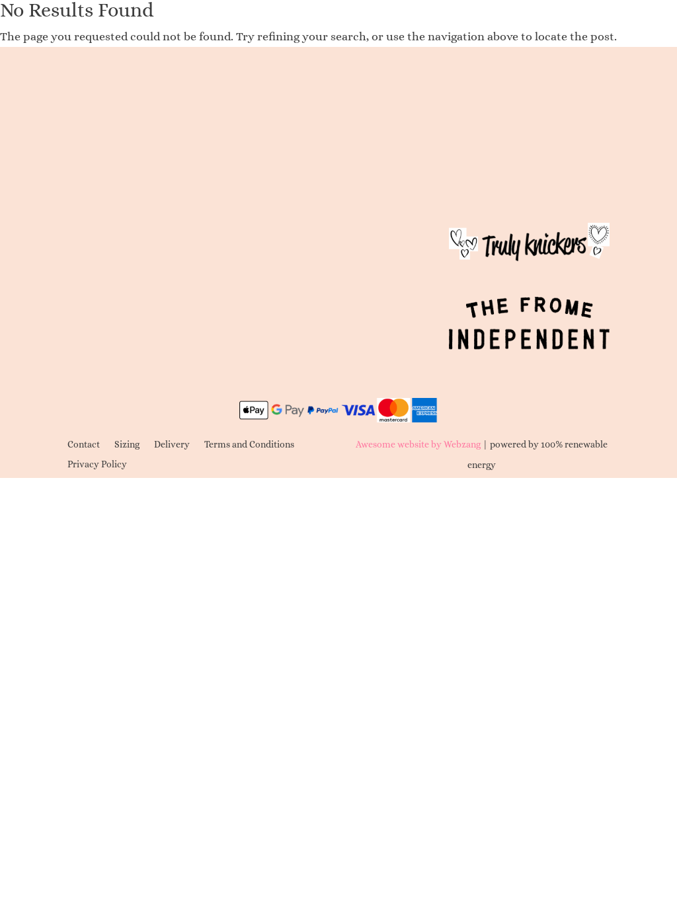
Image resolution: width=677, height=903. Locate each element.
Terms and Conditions (249, 445)
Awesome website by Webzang (418, 444)
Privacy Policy (97, 464)
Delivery (172, 445)
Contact (83, 445)
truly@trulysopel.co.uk (132, 168)
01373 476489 (179, 113)
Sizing (126, 445)
